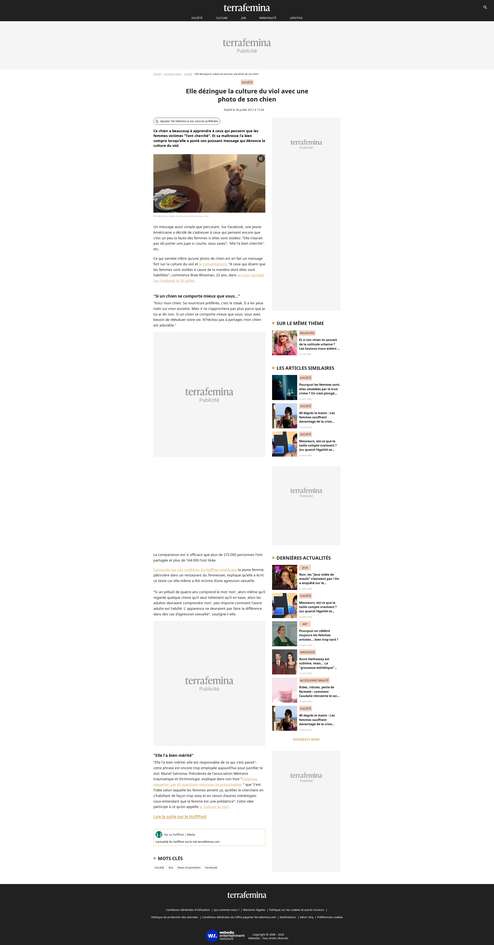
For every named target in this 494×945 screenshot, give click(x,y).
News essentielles (189, 867)
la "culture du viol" (214, 806)
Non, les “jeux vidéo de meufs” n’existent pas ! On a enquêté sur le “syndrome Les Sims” (319, 581)
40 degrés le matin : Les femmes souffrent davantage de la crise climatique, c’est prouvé (317, 419)
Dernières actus (172, 74)
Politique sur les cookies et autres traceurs (296, 910)
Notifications (288, 917)
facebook (211, 867)
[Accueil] (247, 7)
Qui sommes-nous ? (226, 910)
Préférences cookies (330, 917)
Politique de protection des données (174, 917)
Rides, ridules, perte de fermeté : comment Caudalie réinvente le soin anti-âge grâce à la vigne (319, 693)
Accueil (157, 74)
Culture (222, 18)
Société (188, 74)
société (196, 18)
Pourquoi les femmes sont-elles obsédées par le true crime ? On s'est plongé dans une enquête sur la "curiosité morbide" (319, 393)
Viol (170, 867)
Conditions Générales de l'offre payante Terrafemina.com (239, 917)
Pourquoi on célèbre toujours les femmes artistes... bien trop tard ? (318, 635)
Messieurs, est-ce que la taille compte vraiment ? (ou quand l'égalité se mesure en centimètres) (318, 447)
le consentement (213, 264)
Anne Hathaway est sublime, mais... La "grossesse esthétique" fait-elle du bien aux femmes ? (316, 668)
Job (243, 18)
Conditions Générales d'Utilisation (188, 910)
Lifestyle (296, 18)
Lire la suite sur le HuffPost (180, 816)
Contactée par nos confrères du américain (194, 569)
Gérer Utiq (306, 917)
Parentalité (267, 18)
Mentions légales (254, 910)
